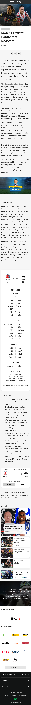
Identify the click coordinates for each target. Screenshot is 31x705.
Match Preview (6, 29)
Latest (22, 484)
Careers (6, 695)
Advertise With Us (23, 695)
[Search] (29, 2)
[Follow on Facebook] (22, 674)
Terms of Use (12, 692)
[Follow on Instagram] (28, 674)
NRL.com (3, 45)
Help (10, 695)
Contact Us (14, 695)
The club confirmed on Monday (12, 84)
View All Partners (15, 667)
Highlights (8, 484)
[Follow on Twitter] (25, 674)
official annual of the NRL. (13, 498)
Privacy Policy (19, 692)
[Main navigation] (2, 2)
